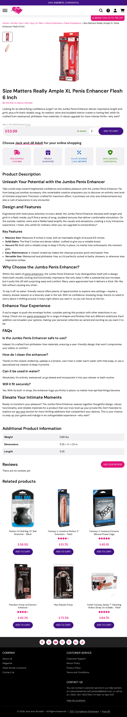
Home (5, 23)
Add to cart (111, 131)
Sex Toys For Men (34, 23)
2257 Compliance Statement (84, 711)
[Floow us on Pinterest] (69, 642)
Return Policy (73, 663)
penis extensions (36, 316)
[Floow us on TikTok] (82, 642)
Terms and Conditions (78, 672)
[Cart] (122, 10)
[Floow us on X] (49, 642)
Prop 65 (106, 711)
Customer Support (76, 658)
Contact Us (8, 672)
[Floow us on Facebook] (42, 642)
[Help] (108, 10)
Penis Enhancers (53, 23)
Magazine (7, 663)
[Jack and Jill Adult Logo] (17, 10)
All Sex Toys (17, 23)
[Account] (115, 10)
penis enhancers (34, 274)
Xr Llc (28, 124)
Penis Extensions (72, 23)
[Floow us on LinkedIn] (75, 642)
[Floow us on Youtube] (55, 642)
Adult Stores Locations (14, 667)
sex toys (20, 411)
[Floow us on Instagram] (62, 642)
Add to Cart (22, 551)
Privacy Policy (74, 667)
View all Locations (76, 700)
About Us (7, 658)
